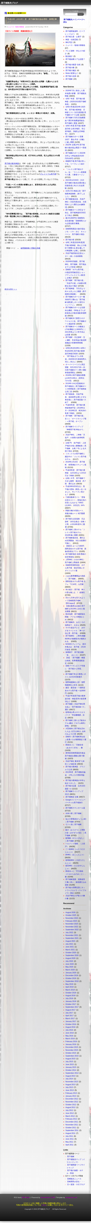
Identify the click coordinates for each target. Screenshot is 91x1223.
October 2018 (70, 993)
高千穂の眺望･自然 (73, 65)
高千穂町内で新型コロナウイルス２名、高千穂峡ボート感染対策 (75, 321)
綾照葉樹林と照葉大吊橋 (30, 248)
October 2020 (70, 953)
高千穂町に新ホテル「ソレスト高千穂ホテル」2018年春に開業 (75, 532)
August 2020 (70, 958)
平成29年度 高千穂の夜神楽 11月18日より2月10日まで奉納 (75, 472)
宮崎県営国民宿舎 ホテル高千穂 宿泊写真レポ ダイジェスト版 (75, 568)
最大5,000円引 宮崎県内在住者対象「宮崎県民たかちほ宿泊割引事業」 (75, 220)
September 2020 (72, 955)
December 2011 (71, 1122)
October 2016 (70, 1024)
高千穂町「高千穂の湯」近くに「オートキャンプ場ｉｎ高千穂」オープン (75, 418)
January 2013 (70, 1096)
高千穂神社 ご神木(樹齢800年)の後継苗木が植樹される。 (75, 638)
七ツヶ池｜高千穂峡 (73, 824)
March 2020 (70, 970)
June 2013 (69, 1090)
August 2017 (70, 1010)
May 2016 (69, 1036)
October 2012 (70, 1105)
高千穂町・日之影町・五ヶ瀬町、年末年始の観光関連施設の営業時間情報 (75, 340)
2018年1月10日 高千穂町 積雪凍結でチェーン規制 (75, 464)
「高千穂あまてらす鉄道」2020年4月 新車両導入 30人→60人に (75, 359)
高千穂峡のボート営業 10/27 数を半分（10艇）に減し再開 (75, 139)
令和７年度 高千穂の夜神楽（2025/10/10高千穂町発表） (75, 101)
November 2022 (71, 927)
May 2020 (69, 967)
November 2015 (71, 1050)
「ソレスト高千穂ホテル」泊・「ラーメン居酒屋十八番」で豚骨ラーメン (75, 172)
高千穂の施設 (70, 70)
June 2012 (69, 1113)
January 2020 (70, 973)
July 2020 (69, 961)
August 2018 (70, 995)
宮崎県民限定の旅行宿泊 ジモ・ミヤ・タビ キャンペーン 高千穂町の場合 (76, 231)
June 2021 (69, 947)
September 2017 (72, 1007)
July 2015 (69, 1061)
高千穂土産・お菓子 (73, 37)
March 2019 (70, 990)
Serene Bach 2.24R (48, 1197)
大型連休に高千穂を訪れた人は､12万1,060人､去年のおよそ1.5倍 (75, 731)
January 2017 (70, 1021)
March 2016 (70, 1039)
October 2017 (70, 1004)
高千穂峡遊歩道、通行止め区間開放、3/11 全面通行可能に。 (75, 540)
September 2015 (72, 1056)
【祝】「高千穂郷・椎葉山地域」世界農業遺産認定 (75, 660)
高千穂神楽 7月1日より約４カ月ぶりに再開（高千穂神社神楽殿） (75, 291)
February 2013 (71, 1093)
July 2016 (69, 1030)
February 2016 (71, 1041)
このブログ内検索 (71, 11)
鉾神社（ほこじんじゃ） (75, 855)
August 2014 (70, 1076)
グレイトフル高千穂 (48, 174)
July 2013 (69, 1087)
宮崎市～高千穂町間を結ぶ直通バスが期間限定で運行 (75, 739)
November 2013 (71, 1082)
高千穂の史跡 (70, 76)
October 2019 (70, 978)
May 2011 (69, 1142)
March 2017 (70, 1018)
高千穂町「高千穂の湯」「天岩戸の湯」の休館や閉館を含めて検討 (75, 283)
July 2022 (69, 932)
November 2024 (71, 918)
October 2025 (70, 915)
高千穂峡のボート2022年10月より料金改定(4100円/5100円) (75, 155)
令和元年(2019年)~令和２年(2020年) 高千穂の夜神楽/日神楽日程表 (75, 350)
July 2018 (69, 998)
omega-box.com (71, 1197)
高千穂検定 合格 (71, 797)
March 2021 (70, 950)
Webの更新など (71, 73)
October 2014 (70, 1070)
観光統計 (69, 56)
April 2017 (69, 1016)
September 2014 (72, 1073)
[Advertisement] (23, 268)
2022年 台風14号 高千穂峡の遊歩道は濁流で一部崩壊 (75, 147)
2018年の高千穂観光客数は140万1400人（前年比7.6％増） (75, 378)
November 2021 (71, 935)
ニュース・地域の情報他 (16, 27)
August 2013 (70, 1084)
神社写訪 (69, 42)
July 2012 (69, 1110)
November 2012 (71, 1102)
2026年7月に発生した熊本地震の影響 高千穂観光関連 (75, 93)
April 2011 (69, 1145)
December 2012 (71, 1099)
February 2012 (71, 1119)
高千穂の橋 (69, 67)
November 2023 (71, 924)
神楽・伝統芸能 (71, 39)
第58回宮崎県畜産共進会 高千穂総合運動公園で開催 (76, 755)
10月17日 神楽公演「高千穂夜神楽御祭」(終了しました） (75, 193)
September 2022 (72, 930)
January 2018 (70, 1001)
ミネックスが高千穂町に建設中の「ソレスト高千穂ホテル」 (75, 456)
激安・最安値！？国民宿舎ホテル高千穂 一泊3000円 (75, 690)
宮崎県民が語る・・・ (76, 1182)
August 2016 (70, 1027)
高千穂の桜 (69, 240)
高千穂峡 (69, 79)
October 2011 (70, 1128)
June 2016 (69, 1033)
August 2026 (70, 912)
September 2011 (71, 1130)
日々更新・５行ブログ (76, 1184)
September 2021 (72, 938)
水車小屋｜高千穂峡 (73, 813)
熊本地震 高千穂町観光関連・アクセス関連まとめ (75, 616)
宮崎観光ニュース (74, 1179)
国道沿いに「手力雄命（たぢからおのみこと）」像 (75, 874)
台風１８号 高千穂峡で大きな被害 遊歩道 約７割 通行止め (75, 481)
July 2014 (69, 1079)
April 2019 (69, 987)
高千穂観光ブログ (10, 3)
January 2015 (70, 1067)
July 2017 (69, 1013)
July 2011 (69, 1136)
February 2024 (71, 921)
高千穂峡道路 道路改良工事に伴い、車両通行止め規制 (75, 882)
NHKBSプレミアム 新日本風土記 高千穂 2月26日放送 (75, 646)
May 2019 (69, 984)
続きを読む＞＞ (11, 289)
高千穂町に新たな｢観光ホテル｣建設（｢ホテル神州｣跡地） (75, 723)
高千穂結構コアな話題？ (75, 59)
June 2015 (69, 1064)
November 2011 (71, 1125)
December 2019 (71, 975)
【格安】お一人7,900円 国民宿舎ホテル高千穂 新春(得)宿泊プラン (75, 548)
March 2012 (70, 1116)
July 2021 (69, 944)
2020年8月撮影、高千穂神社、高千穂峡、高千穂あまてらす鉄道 (75, 264)
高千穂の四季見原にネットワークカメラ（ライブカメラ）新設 (75, 890)
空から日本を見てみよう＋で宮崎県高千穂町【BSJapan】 (75, 600)
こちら (43, 1205)
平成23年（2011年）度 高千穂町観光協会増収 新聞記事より (32, 20)
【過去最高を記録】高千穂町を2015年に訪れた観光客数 (75, 608)
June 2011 (69, 1139)
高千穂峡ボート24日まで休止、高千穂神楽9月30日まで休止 (75, 212)
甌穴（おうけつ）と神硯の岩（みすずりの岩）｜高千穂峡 (75, 832)
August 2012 (70, 1107)
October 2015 (70, 1053)
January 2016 (70, 1044)
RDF (23, 1197)
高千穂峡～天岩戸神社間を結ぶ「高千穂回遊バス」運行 (75, 706)
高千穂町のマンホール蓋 (75, 808)
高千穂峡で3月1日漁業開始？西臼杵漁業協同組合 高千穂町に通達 (75, 120)
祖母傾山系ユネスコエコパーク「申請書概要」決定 (75, 715)
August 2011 (70, 1133)
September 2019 (72, 981)
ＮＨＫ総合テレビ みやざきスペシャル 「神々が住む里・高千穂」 (75, 630)
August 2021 (70, 941)
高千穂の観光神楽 (12, 163)
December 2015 (71, 1047)
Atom (28, 1197)
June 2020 (69, 964)
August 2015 (70, 1059)
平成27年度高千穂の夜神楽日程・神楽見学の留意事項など (75, 698)
